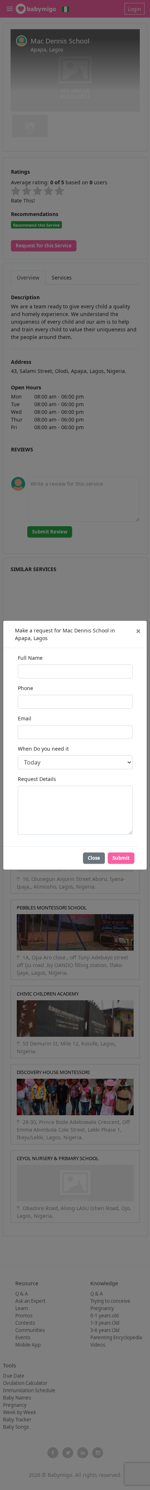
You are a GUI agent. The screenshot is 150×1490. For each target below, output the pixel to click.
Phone (25, 688)
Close (94, 858)
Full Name (30, 657)
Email (24, 718)
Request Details (37, 778)
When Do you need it (43, 748)
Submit (121, 858)
